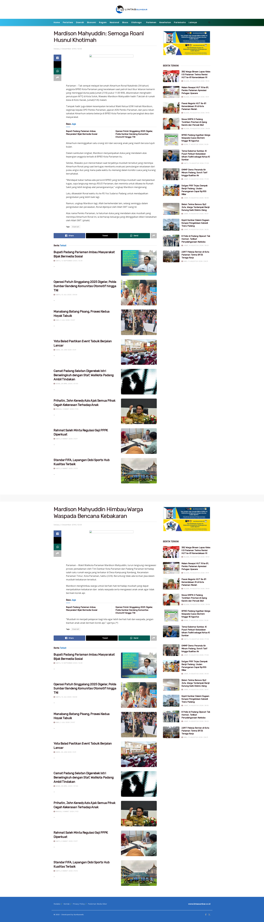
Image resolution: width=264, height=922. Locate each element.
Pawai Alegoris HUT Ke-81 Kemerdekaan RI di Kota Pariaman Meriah (194, 106)
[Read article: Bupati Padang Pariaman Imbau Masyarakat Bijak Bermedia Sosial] (139, 263)
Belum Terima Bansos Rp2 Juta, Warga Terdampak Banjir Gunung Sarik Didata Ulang (196, 207)
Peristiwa (68, 22)
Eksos (125, 22)
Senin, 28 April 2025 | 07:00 (66, 384)
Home (57, 22)
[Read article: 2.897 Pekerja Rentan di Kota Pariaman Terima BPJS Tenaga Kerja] (171, 256)
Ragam (103, 22)
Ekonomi (91, 22)
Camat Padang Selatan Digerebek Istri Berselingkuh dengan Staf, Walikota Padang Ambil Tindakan (84, 375)
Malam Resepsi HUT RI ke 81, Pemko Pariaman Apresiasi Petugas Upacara (195, 90)
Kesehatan (165, 22)
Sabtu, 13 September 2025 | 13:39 (68, 261)
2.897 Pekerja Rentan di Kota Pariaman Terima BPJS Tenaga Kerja (195, 255)
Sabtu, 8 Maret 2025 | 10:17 (66, 439)
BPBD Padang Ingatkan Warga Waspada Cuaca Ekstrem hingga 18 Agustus (196, 138)
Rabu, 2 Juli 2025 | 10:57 (65, 320)
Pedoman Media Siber (97, 904)
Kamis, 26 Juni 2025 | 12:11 (65, 350)
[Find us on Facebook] (205, 914)
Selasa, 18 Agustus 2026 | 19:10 (196, 113)
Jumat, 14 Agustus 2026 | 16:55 (196, 229)
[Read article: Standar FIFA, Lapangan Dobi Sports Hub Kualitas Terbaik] (139, 471)
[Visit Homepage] (132, 9)
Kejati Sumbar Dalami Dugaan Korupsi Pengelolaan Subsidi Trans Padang (195, 223)
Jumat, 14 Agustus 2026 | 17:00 (196, 179)
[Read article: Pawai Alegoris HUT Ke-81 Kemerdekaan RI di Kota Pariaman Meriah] (171, 108)
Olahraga (136, 22)
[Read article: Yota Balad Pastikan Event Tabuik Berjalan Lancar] (139, 352)
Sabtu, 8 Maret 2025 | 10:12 (66, 468)
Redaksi (57, 904)
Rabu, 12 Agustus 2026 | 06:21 (195, 261)
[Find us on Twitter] (209, 914)
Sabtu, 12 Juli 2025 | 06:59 (66, 295)
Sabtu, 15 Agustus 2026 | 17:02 (196, 163)
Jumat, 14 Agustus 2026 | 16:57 (195, 214)
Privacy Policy (79, 904)
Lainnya (193, 22)
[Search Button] (209, 22)
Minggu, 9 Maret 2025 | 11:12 (66, 409)
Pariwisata (180, 22)
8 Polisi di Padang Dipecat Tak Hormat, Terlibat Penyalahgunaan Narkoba (196, 239)
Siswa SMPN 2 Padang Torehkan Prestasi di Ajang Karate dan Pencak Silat (194, 122)
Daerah (80, 22)
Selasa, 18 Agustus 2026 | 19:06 (196, 129)
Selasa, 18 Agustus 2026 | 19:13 (196, 81)
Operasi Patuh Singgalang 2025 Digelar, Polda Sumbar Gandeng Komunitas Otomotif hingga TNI (134, 134)
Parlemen (151, 22)
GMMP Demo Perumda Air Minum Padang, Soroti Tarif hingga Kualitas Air (194, 172)
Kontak (67, 904)
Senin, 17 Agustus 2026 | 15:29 (195, 144)
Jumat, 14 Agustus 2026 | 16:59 (196, 198)
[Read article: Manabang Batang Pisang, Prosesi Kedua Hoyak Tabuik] (139, 322)
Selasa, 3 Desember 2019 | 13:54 (68, 49)
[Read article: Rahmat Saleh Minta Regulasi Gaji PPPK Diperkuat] (139, 441)
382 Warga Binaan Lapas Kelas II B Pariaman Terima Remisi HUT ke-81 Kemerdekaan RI (196, 74)
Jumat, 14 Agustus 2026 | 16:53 (196, 245)
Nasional (114, 22)
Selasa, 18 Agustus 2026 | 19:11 (196, 97)
